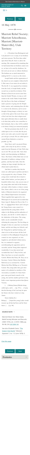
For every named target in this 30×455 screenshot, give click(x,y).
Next (20, 19)
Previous (10, 19)
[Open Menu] (25, 6)
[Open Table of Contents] (5, 10)
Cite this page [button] (6, 341)
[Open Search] (22, 5)
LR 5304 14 (14, 324)
